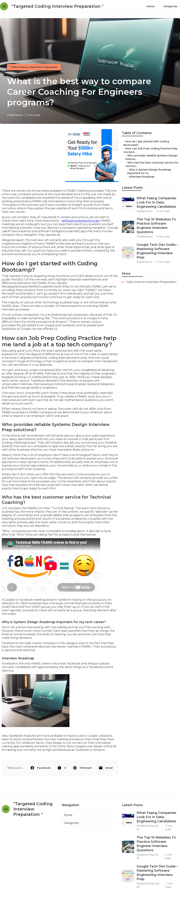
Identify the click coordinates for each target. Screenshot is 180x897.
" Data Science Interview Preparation (34, 67)
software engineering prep (80, 220)
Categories (170, 6)
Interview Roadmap (142, 176)
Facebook (43, 767)
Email (109, 767)
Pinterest (86, 767)
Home (150, 6)
